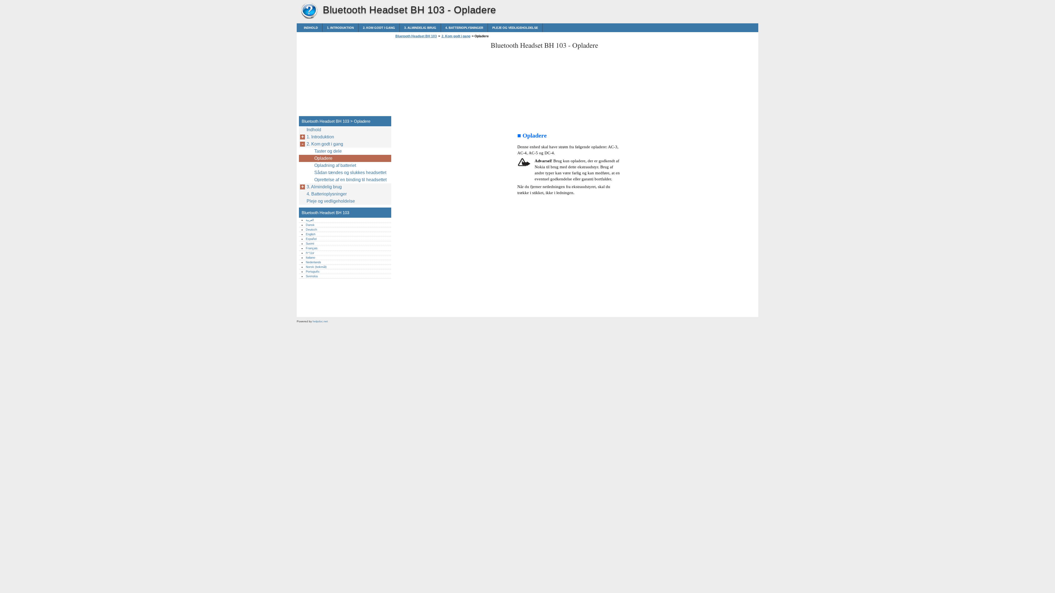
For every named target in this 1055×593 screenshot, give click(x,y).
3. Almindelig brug (420, 27)
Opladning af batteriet (335, 165)
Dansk (310, 224)
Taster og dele (328, 151)
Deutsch (311, 229)
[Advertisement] (440, 78)
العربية (310, 220)
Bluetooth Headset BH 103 (309, 11)
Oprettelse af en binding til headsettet (350, 179)
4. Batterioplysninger (464, 27)
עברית (310, 252)
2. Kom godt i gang (379, 27)
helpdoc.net (320, 321)
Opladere (323, 158)
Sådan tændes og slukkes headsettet (350, 172)
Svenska (312, 276)
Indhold (311, 27)
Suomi (310, 243)
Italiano (310, 257)
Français (312, 248)
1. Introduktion (340, 27)
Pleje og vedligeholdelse (515, 27)
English (310, 234)
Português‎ (313, 271)
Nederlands (313, 262)
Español (311, 238)
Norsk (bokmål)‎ (316, 266)
